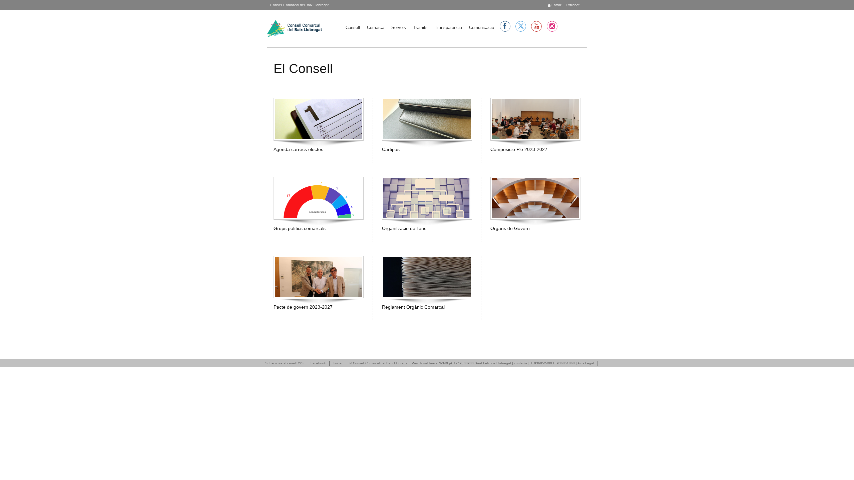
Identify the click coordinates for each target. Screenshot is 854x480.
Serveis (398, 27)
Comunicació (481, 27)
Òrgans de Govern (510, 228)
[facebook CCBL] (505, 26)
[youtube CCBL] (536, 26)
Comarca (375, 27)
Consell (353, 27)
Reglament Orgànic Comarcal (413, 307)
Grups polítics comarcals (300, 228)
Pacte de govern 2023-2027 (303, 307)
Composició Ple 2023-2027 (518, 149)
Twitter (338, 363)
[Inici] (294, 28)
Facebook (318, 363)
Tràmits (420, 27)
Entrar (555, 5)
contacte (520, 363)
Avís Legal (585, 363)
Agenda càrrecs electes (298, 149)
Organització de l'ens (404, 228)
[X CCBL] (520, 26)
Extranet (572, 5)
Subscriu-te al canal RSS (284, 363)
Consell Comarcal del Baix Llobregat (299, 5)
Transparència (448, 27)
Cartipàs (391, 149)
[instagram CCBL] (552, 26)
